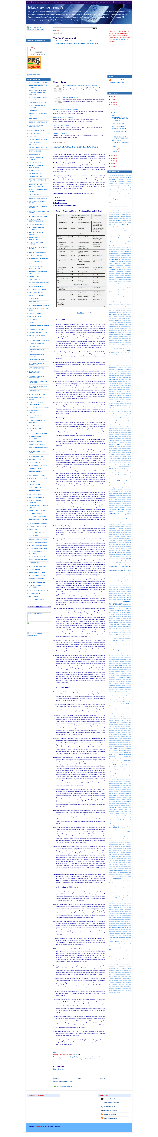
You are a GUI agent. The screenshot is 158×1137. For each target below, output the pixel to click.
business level (112, 226)
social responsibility (118, 858)
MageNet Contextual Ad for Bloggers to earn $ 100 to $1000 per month (77, 43)
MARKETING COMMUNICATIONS (39, 305)
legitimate (118, 556)
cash (129, 245)
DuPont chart (127, 383)
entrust (110, 409)
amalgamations (112, 187)
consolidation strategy (114, 294)
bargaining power (123, 208)
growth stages (116, 470)
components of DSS (113, 279)
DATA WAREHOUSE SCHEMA (38, 148)
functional (124, 450)
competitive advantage (124, 269)
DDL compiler (125, 344)
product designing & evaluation (123, 746)
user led (111, 976)
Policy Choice (124, 714)
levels (123, 556)
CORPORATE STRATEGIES (37, 475)
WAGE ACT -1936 (34, 563)
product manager (120, 756)
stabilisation (128, 868)
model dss (128, 630)
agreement (117, 185)
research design (121, 799)
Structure (115, 891)
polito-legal (116, 716)
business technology (125, 237)
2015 (112, 102)
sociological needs (117, 860)
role (110, 817)
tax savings (111, 915)
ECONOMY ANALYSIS (67, 2)
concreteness (112, 289)
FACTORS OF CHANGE (36, 569)
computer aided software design (65, 1057)
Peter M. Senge (113, 705)
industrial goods (127, 501)
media (110, 620)
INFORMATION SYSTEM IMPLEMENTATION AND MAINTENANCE (120, 119)
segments (128, 838)
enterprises (124, 405)
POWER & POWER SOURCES (38, 523)
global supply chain (118, 460)
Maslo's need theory (114, 612)
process (115, 740)
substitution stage (127, 891)
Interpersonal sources (114, 534)
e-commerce (128, 385)
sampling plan (116, 829)
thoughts (117, 947)
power (125, 724)
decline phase (127, 352)
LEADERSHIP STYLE (35, 425)
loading (119, 564)
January (115, 151)
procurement (112, 744)
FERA (125, 434)
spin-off (129, 866)
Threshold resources (125, 947)
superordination (127, 892)
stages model (116, 872)
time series (115, 950)
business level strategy (121, 226)
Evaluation (121, 413)
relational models (113, 793)
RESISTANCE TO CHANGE (37, 572)
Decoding (118, 354)
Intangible (120, 522)
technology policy (113, 939)
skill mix (122, 854)
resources (111, 805)
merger (116, 622)
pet (130, 703)
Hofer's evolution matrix (124, 474)
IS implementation (126, 540)
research (119, 797)
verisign (120, 980)
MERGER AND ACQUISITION (37, 566)
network (119, 651)
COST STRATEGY (34, 491)
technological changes (125, 923)
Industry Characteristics (125, 505)
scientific (119, 834)
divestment (112, 379)
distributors (119, 377)
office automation (123, 663)
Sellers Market (122, 844)
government (124, 462)
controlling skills (120, 302)
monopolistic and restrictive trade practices (120, 636)
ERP (122, 411)
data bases (125, 332)
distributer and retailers (125, 375)
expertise (111, 428)
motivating (121, 638)
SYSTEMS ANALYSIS (35, 173)
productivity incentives (125, 762)
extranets (116, 430)
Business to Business (114, 239)
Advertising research (125, 181)
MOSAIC (116, 638)
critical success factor (125, 320)
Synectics (114, 903)
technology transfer (114, 941)
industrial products (113, 503)
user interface (127, 974)
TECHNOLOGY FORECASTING (38, 83)
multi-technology (127, 642)
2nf (112, 175)
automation (128, 204)
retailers (119, 807)
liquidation (118, 562)
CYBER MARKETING (35, 280)
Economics (128, 391)
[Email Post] (78, 1054)
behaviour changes (119, 214)
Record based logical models (119, 787)
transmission (112, 966)
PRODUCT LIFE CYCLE (36, 329)
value (115, 976)
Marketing (127, 599)
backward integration (114, 208)
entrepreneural (119, 407)
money (116, 634)
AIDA (129, 185)
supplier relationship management (123, 895)
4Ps (119, 175)
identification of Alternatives (123, 485)
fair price (121, 432)
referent (117, 789)
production (127, 761)
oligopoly (125, 665)
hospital (129, 478)
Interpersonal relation (114, 532)
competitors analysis (114, 277)
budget (124, 222)
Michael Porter (127, 626)
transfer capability (113, 964)
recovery (129, 787)
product (117, 744)
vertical (125, 980)
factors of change (113, 432)
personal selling (121, 701)
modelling (111, 632)
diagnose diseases (120, 365)
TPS (121, 956)
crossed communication (117, 322)
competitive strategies (119, 275)
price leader (117, 732)
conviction (123, 304)
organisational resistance (125, 679)
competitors (128, 275)
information (121, 509)
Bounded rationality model (115, 218)
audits (115, 202)
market (117, 587)
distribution (112, 377)
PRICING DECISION (35, 316)
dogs (126, 379)
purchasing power (118, 781)
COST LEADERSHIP (35, 488)
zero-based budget (115, 992)
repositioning (128, 795)
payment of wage (127, 691)
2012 (112, 158)
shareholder (119, 848)
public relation (119, 777)
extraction (111, 430)
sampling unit (112, 832)
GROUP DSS (33, 119)
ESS (125, 411)
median (122, 620)
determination (128, 363)
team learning (125, 915)
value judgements (127, 978)
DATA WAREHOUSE (35, 151)
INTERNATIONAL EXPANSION (38, 465)
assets (129, 195)
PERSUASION (33, 529)
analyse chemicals (121, 187)
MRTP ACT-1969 (34, 276)
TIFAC (110, 950)
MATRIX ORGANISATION (36, 368)
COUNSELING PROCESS (36, 532)
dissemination (116, 375)
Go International (127, 460)
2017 (112, 96)
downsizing (114, 381)
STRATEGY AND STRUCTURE (38, 433)
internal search (120, 530)
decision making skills (119, 350)
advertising (113, 181)
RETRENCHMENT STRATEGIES (38, 448)
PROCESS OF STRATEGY (36, 497)
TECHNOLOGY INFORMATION (38, 560)
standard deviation (124, 872)
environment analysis (117, 409)
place (129, 712)
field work (115, 436)
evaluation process (120, 415)
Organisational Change (124, 677)
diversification (127, 377)
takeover (117, 911)
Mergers (111, 624)
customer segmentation (120, 328)
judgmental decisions (114, 546)
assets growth (112, 198)
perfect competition (119, 695)
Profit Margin (127, 764)
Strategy (117, 886)
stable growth (127, 870)
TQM (124, 956)
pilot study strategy (121, 712)
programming (118, 768)
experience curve (124, 424)
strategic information (121, 882)
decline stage (112, 354)
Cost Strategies (123, 314)
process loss (114, 742)
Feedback (116, 434)
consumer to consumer (121, 300)
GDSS (110, 456)
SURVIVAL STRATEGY (35, 441)
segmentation (112, 838)
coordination (121, 306)
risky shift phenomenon (125, 815)
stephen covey (112, 876)
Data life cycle (124, 334)
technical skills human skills (124, 919)
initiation (60, 1059)
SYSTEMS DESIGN (34, 170)
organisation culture (114, 675)
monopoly (111, 638)
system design (121, 905)
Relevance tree (121, 793)
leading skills (118, 554)
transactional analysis (126, 962)
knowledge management (114, 548)
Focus (118, 444)
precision (123, 726)
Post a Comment (58, 1069)
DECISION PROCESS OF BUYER (39, 340)
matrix (125, 612)
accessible (122, 177)
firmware (111, 442)
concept (124, 285)
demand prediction (117, 359)
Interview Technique (114, 536)
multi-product (118, 642)
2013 (112, 155)
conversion (116, 304)
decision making (118, 348)
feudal (129, 434)
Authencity (121, 202)
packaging (123, 687)
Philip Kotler (128, 708)
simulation (128, 852)
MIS (117, 628)
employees (111, 401)
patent (115, 691)
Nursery (78, 2)
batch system (118, 210)
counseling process (113, 318)
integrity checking (126, 524)
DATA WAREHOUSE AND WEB (38, 140)
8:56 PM (75, 1054)
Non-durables (117, 655)
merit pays (117, 624)
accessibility (116, 177)
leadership (112, 552)
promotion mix (119, 773)
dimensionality (120, 369)
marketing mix (117, 606)
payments (111, 693)
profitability (120, 766)
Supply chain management (120, 897)
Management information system (120, 571)
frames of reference (113, 448)
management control (113, 568)
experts (116, 428)
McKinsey (124, 616)
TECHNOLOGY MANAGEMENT (38, 542)
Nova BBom (80, 313)
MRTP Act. (117, 640)
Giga (110, 460)
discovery (117, 373)
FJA (114, 444)
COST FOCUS (33, 481)
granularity (115, 464)
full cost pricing (117, 450)
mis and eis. (122, 628)
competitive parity (119, 273)
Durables (116, 385)
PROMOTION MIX (34, 302)
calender (116, 243)
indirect (124, 495)
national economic (126, 649)
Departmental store (126, 359)
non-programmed (113, 657)
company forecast (126, 263)
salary (129, 821)
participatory (128, 689)
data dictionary (117, 334)
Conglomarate (112, 291)
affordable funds (113, 183)
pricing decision (113, 734)
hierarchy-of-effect (113, 474)
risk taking (117, 815)
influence (122, 507)
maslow (121, 612)
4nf (116, 175)
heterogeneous (121, 472)
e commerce (121, 385)
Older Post (102, 1078)
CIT (116, 253)
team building (118, 915)
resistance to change (114, 803)
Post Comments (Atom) (66, 1081)
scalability (128, 832)
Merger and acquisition (125, 622)
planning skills (118, 714)
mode (123, 630)
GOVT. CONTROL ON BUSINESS (39, 283)
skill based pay (115, 854)
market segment (112, 597)
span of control (113, 864)
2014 (112, 105)
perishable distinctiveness (121, 697)
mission (129, 628)
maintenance (66, 1059)
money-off (121, 634)
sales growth (118, 825)
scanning (111, 834)
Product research (123, 758)
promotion (111, 773)
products (111, 764)
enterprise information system (116, 403)
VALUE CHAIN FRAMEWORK (37, 510)
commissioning (127, 257)
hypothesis (125, 483)
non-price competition (125, 655)
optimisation (111, 673)
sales (110, 823)
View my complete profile (116, 82)
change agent (112, 249)
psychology (128, 775)
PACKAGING (33, 319)
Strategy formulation (126, 886)
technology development (123, 927)
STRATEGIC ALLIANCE (36, 456)
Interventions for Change (70, 97)
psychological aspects (115, 775)
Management (126, 566)
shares (124, 848)
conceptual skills (127, 287)
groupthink (122, 466)
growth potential (123, 468)
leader (129, 550)
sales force (124, 823)
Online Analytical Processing (120, 667)
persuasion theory (122, 703)
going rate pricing (116, 462)
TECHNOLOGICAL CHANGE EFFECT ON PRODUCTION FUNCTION (37, 92)
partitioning (111, 691)
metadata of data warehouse (115, 626)
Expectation (111, 424)
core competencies (114, 308)
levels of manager (120, 558)
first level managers (119, 442)
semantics (128, 844)
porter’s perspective (121, 718)
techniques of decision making (116, 921)
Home (28, 2)
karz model (122, 546)
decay (115, 346)
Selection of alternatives (120, 840)
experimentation (112, 426)
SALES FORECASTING (36, 292)
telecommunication (113, 943)
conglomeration (119, 291)
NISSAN (124, 653)
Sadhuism (55, 2)
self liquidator (128, 842)
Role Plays (123, 819)
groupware (128, 466)
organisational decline (114, 679)
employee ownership (125, 399)
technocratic (128, 921)
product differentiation (120, 750)
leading (113, 554)
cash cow (111, 247)
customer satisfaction (121, 326)
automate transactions (119, 204)
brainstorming (127, 218)
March (115, 146)
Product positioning (113, 758)
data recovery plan (126, 336)
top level (127, 952)
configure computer (126, 289)
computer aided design (125, 279)
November (116, 107)
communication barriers (125, 259)
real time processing (120, 785)
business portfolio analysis (119, 233)
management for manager (125, 568)
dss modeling (120, 383)
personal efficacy (113, 701)
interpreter (122, 534)
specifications (112, 866)
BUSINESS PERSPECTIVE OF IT (38, 258)
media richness (116, 620)
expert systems (127, 426)
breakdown (111, 222)
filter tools (124, 438)
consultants (122, 294)
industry (120, 503)
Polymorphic (122, 716)
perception (111, 695)
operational (119, 669)
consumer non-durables (120, 298)
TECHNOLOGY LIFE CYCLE (37, 130)
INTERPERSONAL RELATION (38, 545)
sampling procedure (126, 829)
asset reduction (123, 195)
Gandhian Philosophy (90, 2)
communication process (116, 261)
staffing (110, 872)
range (125, 783)
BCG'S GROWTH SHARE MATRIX (39, 407)
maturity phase (123, 614)
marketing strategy (126, 610)
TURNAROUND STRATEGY (37, 445)
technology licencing (126, 933)
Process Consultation (122, 740)
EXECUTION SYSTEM (35, 195)
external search (127, 428)
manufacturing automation (115, 585)
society (125, 858)
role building (113, 817)
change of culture (118, 251)
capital (125, 243)
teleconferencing (122, 943)
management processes (114, 577)
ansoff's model (124, 189)
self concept (116, 842)
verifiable (116, 980)
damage (122, 330)
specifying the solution (121, 866)
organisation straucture (125, 675)
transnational (112, 968)
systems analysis (113, 909)
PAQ (113, 689)
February (115, 149)
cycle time (117, 330)
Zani (110, 992)
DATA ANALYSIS (34, 347)
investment (119, 540)
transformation (122, 964)
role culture (119, 817)
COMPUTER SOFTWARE (36, 255)
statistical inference (120, 874)
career (123, 245)
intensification (112, 528)
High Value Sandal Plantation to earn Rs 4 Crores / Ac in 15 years (75, 41)
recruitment (111, 789)
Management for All (47, 7)
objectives (111, 661)
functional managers (120, 452)
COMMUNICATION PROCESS (38, 548)
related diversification (126, 791)
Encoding (117, 401)
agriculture (124, 185)
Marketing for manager (114, 601)
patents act (119, 691)
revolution (117, 811)
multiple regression (113, 647)
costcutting (121, 316)
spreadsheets (121, 868)
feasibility (111, 434)
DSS (124, 381)
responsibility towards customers (122, 805)
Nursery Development (110, 1118)
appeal (129, 189)
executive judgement (114, 420)
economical (119, 391)
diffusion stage (123, 367)
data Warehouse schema (121, 340)
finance (111, 440)
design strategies (113, 363)
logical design (127, 564)
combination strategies (114, 255)
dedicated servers (126, 354)
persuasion (115, 703)
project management (114, 771)
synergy (124, 903)
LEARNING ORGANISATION (37, 517)
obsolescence (112, 663)
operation (71, 1059)
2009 (112, 163)
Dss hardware (112, 383)
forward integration (126, 446)
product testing (119, 760)
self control (121, 842)
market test (116, 599)
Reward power (127, 811)
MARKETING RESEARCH (36, 360)
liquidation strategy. (126, 562)
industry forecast (113, 507)
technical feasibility (87, 1059)
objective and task (126, 659)
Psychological (127, 773)
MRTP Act (112, 640)
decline (121, 352)
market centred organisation (120, 589)
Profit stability (113, 766)
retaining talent (127, 807)
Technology (112, 927)
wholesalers (111, 988)
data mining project (117, 336)
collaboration (127, 253)
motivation (128, 638)
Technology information (114, 933)
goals (110, 462)
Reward (121, 811)
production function (113, 762)
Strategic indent (112, 882)
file (127, 436)
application (111, 191)
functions (128, 454)
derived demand (113, 361)
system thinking (127, 907)
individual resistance (116, 497)
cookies (129, 304)
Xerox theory (128, 990)
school (115, 834)
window (116, 988)
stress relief (112, 889)
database (117, 342)
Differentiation (113, 367)
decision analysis (122, 346)
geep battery (123, 456)
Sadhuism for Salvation (110, 1110)
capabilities (121, 243)
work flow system (117, 990)
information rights (124, 511)
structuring (119, 891)
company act (117, 263)
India (110, 495)
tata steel (128, 913)
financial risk (118, 440)
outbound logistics (119, 683)
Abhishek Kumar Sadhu (118, 80)
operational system (126, 669)
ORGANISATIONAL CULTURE (38, 520)
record (110, 787)
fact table (121, 430)
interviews (123, 536)
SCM (123, 834)
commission (111, 257)
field (110, 436)
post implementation (122, 722)
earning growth (112, 387)
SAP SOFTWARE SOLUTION (37, 224)
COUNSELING (33, 536)
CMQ (118, 253)
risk (126, 813)
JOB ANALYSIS (33, 596)
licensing (119, 560)
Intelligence (128, 526)
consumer (128, 294)
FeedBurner (42, 54)
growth (111, 468)
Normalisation (127, 657)
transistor (128, 964)
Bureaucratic (117, 224)
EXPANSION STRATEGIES (37, 469)
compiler (121, 277)
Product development (114, 748)
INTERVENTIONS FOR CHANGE (38, 576)
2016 (112, 99)
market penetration (118, 593)
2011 (112, 161)
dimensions (128, 369)
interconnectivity (112, 530)
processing (120, 742)
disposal (111, 375)
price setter (128, 732)
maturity (118, 614)
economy (123, 393)
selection (111, 840)
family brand (127, 432)
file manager (118, 438)
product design (112, 746)
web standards (127, 986)
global (113, 460)
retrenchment (113, 809)
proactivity (123, 736)
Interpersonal (128, 530)
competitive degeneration (116, 271)
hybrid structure (119, 483)
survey (129, 897)
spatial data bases (125, 864)
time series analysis (123, 950)
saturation (122, 832)
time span (115, 952)
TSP (121, 970)
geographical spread (126, 458)
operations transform (114, 671)
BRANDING (32, 323)
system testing (78, 1059)
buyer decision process (121, 241)
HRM (118, 481)
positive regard (119, 720)
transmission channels (124, 966)
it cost (114, 542)
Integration (112, 524)
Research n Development (123, 801)
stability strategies (118, 870)
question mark (112, 783)
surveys (111, 899)
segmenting (121, 838)
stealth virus (128, 874)
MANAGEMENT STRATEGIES (38, 478)
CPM (125, 318)
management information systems (116, 572)
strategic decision (126, 880)
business (126, 224)
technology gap (127, 931)
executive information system (122, 418)
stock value (125, 876)
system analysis (113, 905)
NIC (114, 653)
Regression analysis (125, 789)
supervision (111, 895)
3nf (114, 175)
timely (119, 952)
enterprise (128, 401)
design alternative (126, 361)
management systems (125, 579)
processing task (127, 742)
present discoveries (114, 728)
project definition (127, 768)
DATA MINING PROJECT (36, 133)
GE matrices (116, 456)
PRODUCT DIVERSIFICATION (38, 332)
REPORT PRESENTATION (36, 343)
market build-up (123, 587)
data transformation (113, 338)
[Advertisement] (71, 62)
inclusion (120, 493)
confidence (118, 289)
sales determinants (117, 823)
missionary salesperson (114, 630)
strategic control (116, 880)
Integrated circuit (127, 522)
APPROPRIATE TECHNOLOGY (38, 102)
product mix (127, 756)
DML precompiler (120, 379)
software (124, 860)
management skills (126, 577)
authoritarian (128, 202)
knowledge (128, 546)
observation (128, 661)
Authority (111, 204)
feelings (122, 434)
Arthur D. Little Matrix (119, 193)
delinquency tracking (125, 357)
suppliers (111, 897)
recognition (128, 785)
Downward (120, 381)
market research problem (124, 595)
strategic (111, 878)
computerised (112, 285)
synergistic (119, 903)
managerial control (113, 581)
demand (111, 359)
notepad (111, 659)
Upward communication (119, 974)
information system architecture (117, 516)
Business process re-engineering (122, 235)
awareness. (123, 206)
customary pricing (113, 324)
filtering (129, 438)
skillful (126, 854)
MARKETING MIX (34, 391)
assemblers (128, 193)
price (119, 730)
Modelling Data (117, 632)
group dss (116, 466)
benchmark (128, 216)
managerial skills (113, 583)
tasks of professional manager (119, 913)
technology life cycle (115, 935)
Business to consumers (125, 239)
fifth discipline (122, 436)
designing (121, 363)
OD (117, 663)
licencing (128, 558)
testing (122, 945)
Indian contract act (117, 495)
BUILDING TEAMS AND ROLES (38, 590)
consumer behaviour (113, 296)
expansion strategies (126, 422)
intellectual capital (119, 526)
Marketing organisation (125, 606)
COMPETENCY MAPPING (36, 599)
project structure (126, 771)
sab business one (123, 821)
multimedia (118, 644)
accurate (128, 177)
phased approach (119, 708)
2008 (112, 166)
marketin (121, 599)
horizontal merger (121, 478)
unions (123, 972)
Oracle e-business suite (124, 673)
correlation (123, 310)
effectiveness (112, 395)
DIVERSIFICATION (34, 462)
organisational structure (114, 681)
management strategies (114, 579)
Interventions (128, 534)
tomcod (122, 952)
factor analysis (127, 430)
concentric (118, 285)
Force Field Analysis (126, 444)
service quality (122, 846)
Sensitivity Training (113, 846)
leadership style (121, 552)
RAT (127, 783)
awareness (117, 206)
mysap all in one (118, 649)
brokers (120, 222)
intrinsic (111, 538)
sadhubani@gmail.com (119, 39)
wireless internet (122, 988)
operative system (126, 671)
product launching (118, 752)
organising (123, 681)
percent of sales (126, 693)
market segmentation (121, 597)
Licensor (123, 560)
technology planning (125, 937)
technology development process (117, 929)
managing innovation (125, 583)
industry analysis (127, 503)
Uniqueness (128, 972)
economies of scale (114, 393)
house (110, 481)
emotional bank (127, 397)
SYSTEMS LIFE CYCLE (36, 177)
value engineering (118, 978)
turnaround (125, 970)
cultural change (127, 322)
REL (120, 791)
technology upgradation (125, 941)
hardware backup (126, 470)
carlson (126, 245)
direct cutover (124, 371)
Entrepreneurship (127, 407)
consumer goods (122, 296)
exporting (121, 428)
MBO (114, 616)
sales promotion (114, 828)
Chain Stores (117, 247)
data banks (118, 332)
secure (121, 836)
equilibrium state (114, 411)
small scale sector (113, 856)
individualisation (121, 499)
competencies (120, 265)
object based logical (117, 659)
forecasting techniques (114, 446)
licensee (111, 560)
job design (125, 542)
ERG (119, 411)
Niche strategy (118, 653)
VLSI (127, 982)
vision (124, 982)
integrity (118, 524)
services (128, 846)
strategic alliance (117, 878)
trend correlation (121, 968)
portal (115, 718)
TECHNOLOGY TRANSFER (37, 556)
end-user (123, 401)
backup (129, 206)
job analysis (119, 542)
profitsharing (128, 766)
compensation (112, 265)
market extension (121, 591)
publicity (125, 777)
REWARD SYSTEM (34, 593)
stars (114, 874)
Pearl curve (118, 693)
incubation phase (127, 493)
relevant (128, 793)
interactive (120, 528)
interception (128, 528)
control (129, 300)
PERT (127, 703)
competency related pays (123, 267)
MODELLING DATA (34, 154)
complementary (127, 277)
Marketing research (115, 608)
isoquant (111, 542)
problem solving (118, 738)
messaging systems (126, 624)
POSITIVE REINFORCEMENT (37, 526)
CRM (110, 322)
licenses (115, 560)
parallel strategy (120, 689)
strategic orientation (119, 884)
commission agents (119, 257)
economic (83, 1057)
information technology (120, 518)
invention (123, 538)
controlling (112, 302)
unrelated (111, 974)
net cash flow (112, 651)
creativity (116, 320)
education (128, 393)
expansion (116, 422)
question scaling (119, 783)
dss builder (128, 381)
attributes (125, 200)
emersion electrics (118, 397)
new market (125, 651)
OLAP (120, 665)
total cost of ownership (122, 954)
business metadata (120, 228)
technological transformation (124, 925)
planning (111, 714)
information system (120, 513)
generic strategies (117, 458)
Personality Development (41, 2)
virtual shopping (118, 982)
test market (117, 945)
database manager (117, 344)
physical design (121, 710)
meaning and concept (114, 618)
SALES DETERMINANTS (36, 295)
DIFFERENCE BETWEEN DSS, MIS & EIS (65, 109)
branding (118, 220)
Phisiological (112, 710)
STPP (129, 876)
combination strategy (126, 255)
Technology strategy (125, 939)
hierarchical (128, 472)
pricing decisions (122, 734)
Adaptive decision (125, 179)
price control (124, 730)
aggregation (121, 183)
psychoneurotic (112, 777)
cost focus (128, 312)
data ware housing (123, 338)
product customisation (125, 744)
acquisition (112, 179)
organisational (112, 677)
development (77, 1057)
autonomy (111, 206)
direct (119, 371)
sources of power (126, 862)
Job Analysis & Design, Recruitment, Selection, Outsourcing (80, 86)
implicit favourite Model (120, 491)
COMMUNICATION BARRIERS (38, 539)
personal (115, 699)
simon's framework (121, 852)
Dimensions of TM (113, 371)
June (114, 112)
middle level (112, 628)
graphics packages (122, 464)
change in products (120, 249)
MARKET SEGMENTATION (37, 394)
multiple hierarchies (126, 644)
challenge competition (126, 247)
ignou (129, 487)
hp (112, 481)
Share (54, 1052)
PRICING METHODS (35, 313)
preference (128, 726)
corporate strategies (114, 310)
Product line (115, 754)
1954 (110, 175)
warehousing (114, 984)
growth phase (116, 468)
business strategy (114, 237)
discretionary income (126, 373)
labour (122, 548)
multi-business (124, 640)
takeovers (122, 911)
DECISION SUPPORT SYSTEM (38, 122)
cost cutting (122, 312)
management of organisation (122, 574)
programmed (112, 768)
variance (111, 980)
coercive (122, 253)
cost (118, 312)
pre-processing (116, 726)
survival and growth (119, 899)
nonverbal (120, 657)
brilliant (116, 222)
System (129, 903)
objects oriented (119, 661)
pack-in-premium (116, 687)
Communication (114, 259)
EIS (123, 395)
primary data (117, 736)
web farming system (118, 986)
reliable (110, 795)
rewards (122, 813)
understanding (118, 972)
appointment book (119, 191)
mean (129, 616)
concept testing (118, 287)
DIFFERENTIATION (34, 484)
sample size (123, 827)
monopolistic (128, 634)
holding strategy (113, 476)
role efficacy (124, 817)
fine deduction (127, 440)
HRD (115, 481)
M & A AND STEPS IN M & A (37, 459)
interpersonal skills (126, 532)
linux (114, 562)
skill (110, 854)
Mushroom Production (122, 2)
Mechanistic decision (126, 618)
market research (113, 595)
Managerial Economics (124, 581)
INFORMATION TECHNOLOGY (38, 252)
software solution (117, 862)
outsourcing (112, 685)
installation (114, 522)
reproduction (112, 797)
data (126, 330)
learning (124, 554)
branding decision (126, 220)
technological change (114, 923)
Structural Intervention (120, 889)
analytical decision (116, 189)
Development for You (109, 1106)
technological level (113, 925)
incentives (115, 493)
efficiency (119, 395)
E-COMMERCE (33, 111)
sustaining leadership (119, 901)
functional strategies (120, 454)
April (113, 115)
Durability (111, 385)
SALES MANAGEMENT (36, 286)
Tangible (126, 911)
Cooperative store (113, 306)
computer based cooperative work (122, 283)
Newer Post (56, 1078)
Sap (118, 832)
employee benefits (114, 399)
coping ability (127, 306)
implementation (90, 1057)
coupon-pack (121, 318)
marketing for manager (120, 602)
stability (111, 870)
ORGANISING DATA (35, 162)
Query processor (127, 781)
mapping (124, 585)
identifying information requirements (118, 487)
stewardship (119, 876)
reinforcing (116, 791)
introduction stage (117, 538)
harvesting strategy (113, 472)
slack (129, 854)
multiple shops (121, 647)
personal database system (124, 699)
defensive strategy (114, 357)
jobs (129, 542)
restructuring (112, 807)
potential (121, 724)
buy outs (114, 241)
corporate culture (126, 308)
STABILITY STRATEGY (35, 472)
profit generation (120, 764)
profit (114, 765)
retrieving (121, 809)
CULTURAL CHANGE (35, 513)
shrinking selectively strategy (119, 850)
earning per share (121, 387)
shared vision (112, 848)
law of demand (120, 550)
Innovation (121, 520)
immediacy (111, 489)
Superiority (121, 892)
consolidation (127, 291)
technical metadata (113, 919)
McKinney (118, 616)
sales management (126, 825)
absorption (122, 175)
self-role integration (113, 844)
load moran (112, 564)
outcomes (128, 683)
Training (121, 960)
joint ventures (113, 544)
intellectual (111, 526)
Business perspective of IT (120, 230)
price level (123, 732)
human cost (123, 481)
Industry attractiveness (114, 505)
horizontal (122, 476)
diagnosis (128, 365)
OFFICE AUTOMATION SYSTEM (38, 216)
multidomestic (112, 644)
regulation (111, 791)
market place (127, 593)
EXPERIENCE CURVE (35, 494)
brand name (112, 220)
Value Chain (121, 976)
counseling (128, 316)
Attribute (121, 200)
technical (119, 917)
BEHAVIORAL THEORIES (36, 579)
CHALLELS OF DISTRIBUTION (38, 289)
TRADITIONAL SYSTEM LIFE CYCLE (75, 146)
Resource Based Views (125, 803)
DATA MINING (33, 136)
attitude (116, 200)
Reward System (114, 813)
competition (112, 269)
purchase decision (121, 779)
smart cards (122, 856)
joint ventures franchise (125, 544)
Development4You (106, 2)
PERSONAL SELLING (35, 299)
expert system (120, 426)
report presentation (118, 795)
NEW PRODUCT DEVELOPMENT (39, 326)
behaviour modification (120, 216)
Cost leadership (114, 314)
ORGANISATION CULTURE (37, 582)
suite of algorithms (113, 892)
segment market (127, 836)
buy (110, 241)
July (114, 109)
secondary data (115, 836)
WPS (123, 990)
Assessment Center (114, 195)
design (119, 361)
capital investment (116, 245)
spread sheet (112, 868)
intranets (129, 536)
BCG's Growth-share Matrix (119, 212)
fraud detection (122, 448)
